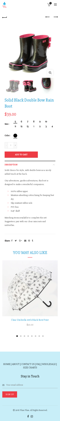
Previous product (48, 17)
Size (6, 124)
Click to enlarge (50, 73)
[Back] (4, 17)
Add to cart (21, 154)
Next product (55, 17)
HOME (6, 364)
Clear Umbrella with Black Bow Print (30, 320)
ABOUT (16, 364)
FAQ (38, 364)
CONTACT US (28, 364)
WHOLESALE (49, 364)
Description (11, 164)
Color (7, 135)
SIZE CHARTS (30, 367)
